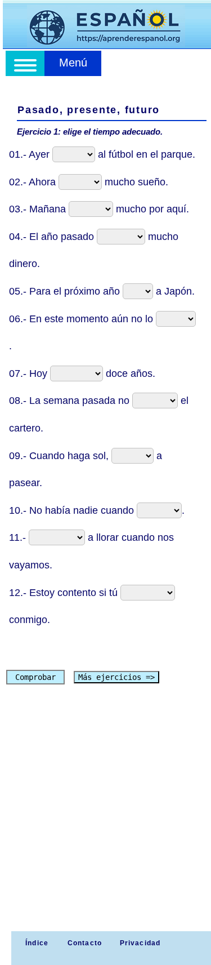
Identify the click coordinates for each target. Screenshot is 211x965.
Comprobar (35, 677)
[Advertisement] (105, 820)
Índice (35, 943)
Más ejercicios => (116, 677)
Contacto (85, 943)
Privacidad (140, 943)
